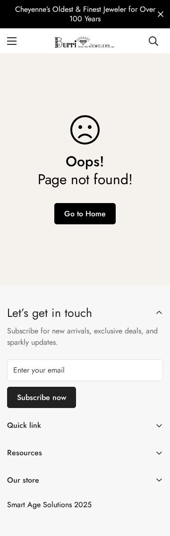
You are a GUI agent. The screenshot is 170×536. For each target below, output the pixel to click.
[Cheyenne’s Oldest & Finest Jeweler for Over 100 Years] (85, 14)
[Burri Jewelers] (85, 40)
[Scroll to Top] (153, 485)
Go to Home (85, 213)
